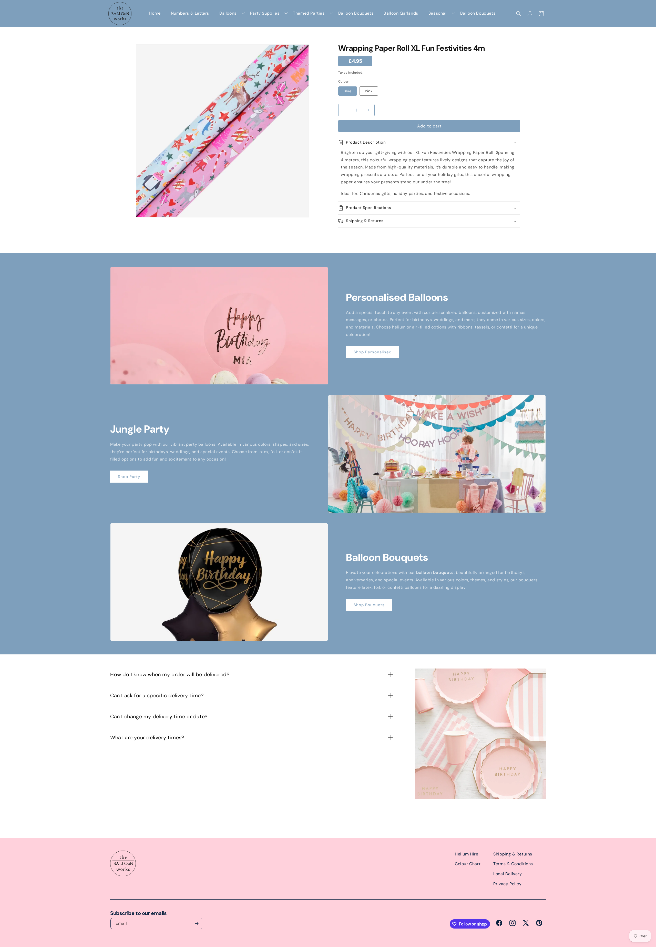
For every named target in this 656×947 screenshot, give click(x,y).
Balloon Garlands (401, 13)
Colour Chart (467, 863)
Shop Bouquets (369, 604)
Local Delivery (507, 873)
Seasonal (437, 13)
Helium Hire (466, 854)
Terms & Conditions (513, 863)
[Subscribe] (196, 924)
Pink (369, 91)
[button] (518, 13)
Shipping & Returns (512, 854)
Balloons (228, 13)
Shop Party (129, 476)
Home (154, 13)
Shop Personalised (373, 352)
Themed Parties (308, 13)
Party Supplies (264, 13)
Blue (348, 91)
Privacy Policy (507, 883)
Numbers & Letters (190, 13)
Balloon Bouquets (356, 13)
